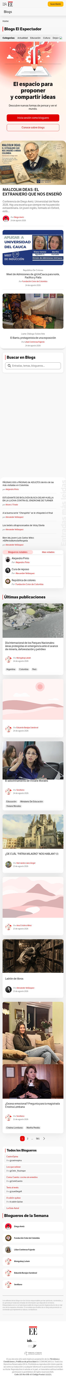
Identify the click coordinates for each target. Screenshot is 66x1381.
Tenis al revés (12, 1187)
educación (11, 801)
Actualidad (22, 37)
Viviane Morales (13, 806)
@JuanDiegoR (16, 1191)
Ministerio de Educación (31, 801)
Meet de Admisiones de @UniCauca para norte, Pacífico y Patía (33, 276)
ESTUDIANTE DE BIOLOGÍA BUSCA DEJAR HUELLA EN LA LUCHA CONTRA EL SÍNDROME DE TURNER (28, 499)
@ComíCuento (16, 1181)
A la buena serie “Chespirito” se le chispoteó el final (28, 512)
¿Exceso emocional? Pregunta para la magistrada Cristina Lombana (32, 1105)
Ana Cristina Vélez (24, 925)
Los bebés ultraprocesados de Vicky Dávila (24, 525)
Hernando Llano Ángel (25, 863)
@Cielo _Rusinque (18, 1171)
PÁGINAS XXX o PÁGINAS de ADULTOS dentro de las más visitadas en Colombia (28, 484)
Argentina (10, 669)
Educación (35, 37)
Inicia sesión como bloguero (33, 118)
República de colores (33, 270)
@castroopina (16, 1160)
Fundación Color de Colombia (34, 281)
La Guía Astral (12, 1208)
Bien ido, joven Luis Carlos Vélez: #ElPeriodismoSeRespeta (18, 539)
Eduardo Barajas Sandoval (27, 727)
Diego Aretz (19, 217)
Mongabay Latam (23, 658)
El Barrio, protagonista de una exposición (33, 337)
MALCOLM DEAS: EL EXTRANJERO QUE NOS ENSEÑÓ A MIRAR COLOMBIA (32, 192)
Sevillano (20, 790)
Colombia (23, 669)
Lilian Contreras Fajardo (35, 342)
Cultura (46, 37)
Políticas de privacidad (26, 1361)
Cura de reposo (20, 569)
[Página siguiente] (44, 1138)
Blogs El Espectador (22, 28)
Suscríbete (55, 4)
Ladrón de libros (14, 978)
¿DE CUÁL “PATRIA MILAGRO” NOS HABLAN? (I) (31, 854)
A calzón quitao (13, 1197)
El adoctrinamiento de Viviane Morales (26, 780)
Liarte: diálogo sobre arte (33, 333)
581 (38, 1138)
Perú (34, 669)
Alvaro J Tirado (12, 504)
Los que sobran (13, 1167)
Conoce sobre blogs (33, 127)
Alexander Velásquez (14, 517)
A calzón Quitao (16, 1202)
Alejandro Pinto (12, 489)
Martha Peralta (33, 1127)
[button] (61, 38)
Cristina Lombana (14, 1127)
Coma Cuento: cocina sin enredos (21, 1177)
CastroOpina (12, 1156)
